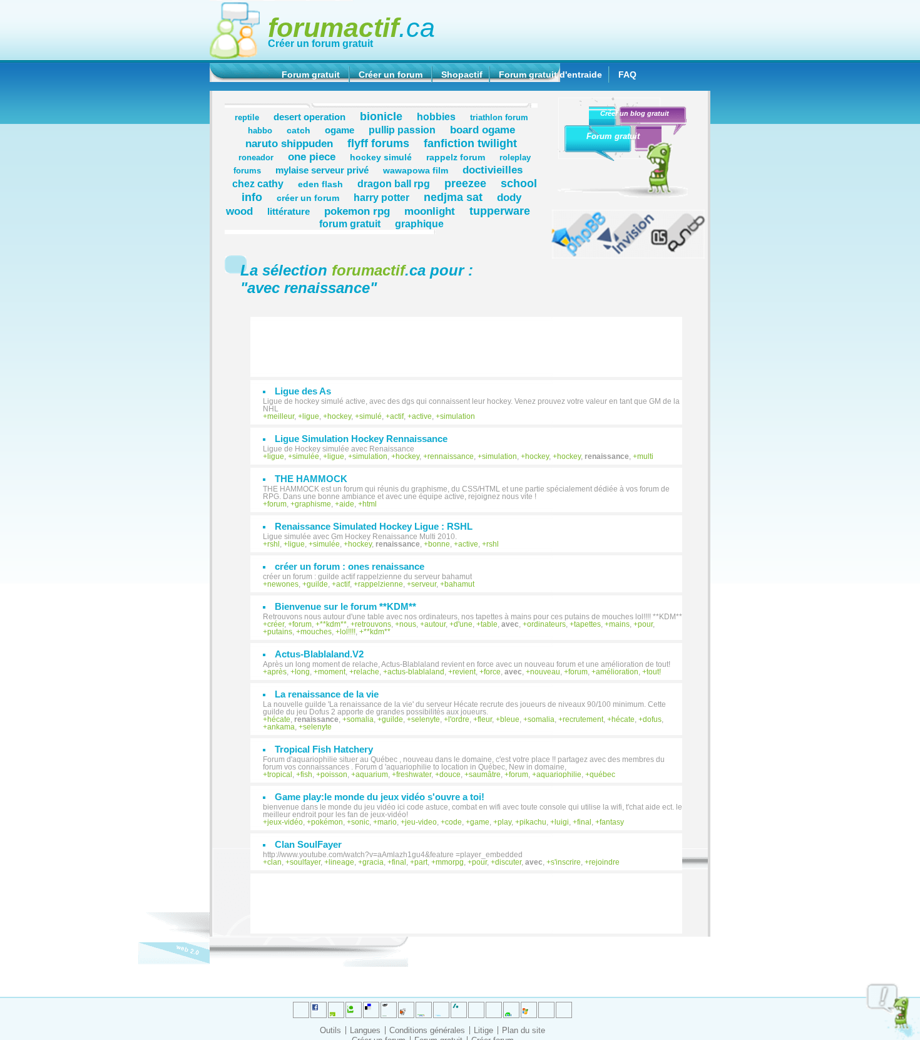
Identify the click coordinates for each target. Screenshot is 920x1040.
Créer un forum (390, 75)
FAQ (627, 75)
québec (602, 774)
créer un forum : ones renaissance (349, 566)
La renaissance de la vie (327, 694)
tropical (279, 774)
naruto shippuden (289, 143)
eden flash (320, 184)
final (584, 822)
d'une (463, 624)
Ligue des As (303, 391)
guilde (317, 584)
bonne (439, 544)
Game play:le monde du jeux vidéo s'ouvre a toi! (379, 796)
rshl (273, 544)
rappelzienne (380, 584)
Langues (365, 1030)
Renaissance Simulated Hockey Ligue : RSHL (374, 526)
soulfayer (305, 862)
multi (645, 456)
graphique (419, 223)
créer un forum (308, 198)
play (504, 822)
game (479, 822)
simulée (305, 456)
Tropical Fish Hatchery (324, 749)
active (422, 416)
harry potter (381, 197)
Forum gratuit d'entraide (550, 75)
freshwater (413, 774)
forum (277, 504)
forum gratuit (350, 223)
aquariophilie (558, 774)
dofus (652, 719)
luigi (562, 822)
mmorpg (450, 862)
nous (407, 624)
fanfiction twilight (470, 143)
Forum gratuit (311, 75)
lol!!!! (347, 632)
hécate (278, 719)
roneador (255, 157)
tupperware (499, 210)
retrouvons (373, 624)
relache (366, 672)
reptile (247, 117)
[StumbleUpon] (494, 1010)
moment (331, 672)
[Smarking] (564, 1010)
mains (619, 624)
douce (450, 774)
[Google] (389, 1010)
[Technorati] (476, 1010)
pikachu (532, 822)
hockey (339, 416)
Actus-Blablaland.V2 (319, 654)
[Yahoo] (546, 1010)
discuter (508, 862)
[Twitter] (301, 1010)
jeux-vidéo (285, 822)
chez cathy (258, 183)
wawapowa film (415, 170)
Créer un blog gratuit (634, 113)
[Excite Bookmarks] (318, 1010)
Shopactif (462, 75)
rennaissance (450, 456)
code (453, 822)
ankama (281, 727)
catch (298, 130)
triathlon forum (499, 117)
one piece (311, 156)
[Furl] (529, 1010)
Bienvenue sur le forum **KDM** (345, 606)
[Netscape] (459, 1010)
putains (279, 632)
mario (387, 822)
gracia (373, 862)
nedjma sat (453, 196)
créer (275, 624)
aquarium (371, 774)
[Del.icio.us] (371, 1010)
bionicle (381, 116)
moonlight (429, 211)
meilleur (280, 416)
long (302, 672)
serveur (423, 584)
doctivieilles (493, 169)
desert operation (309, 116)
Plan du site (523, 1030)
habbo (260, 130)
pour (645, 624)
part (420, 862)
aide (346, 504)
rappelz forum (455, 157)
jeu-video (421, 822)
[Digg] (336, 1010)
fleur (485, 719)
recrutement (583, 719)
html (369, 504)
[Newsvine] (511, 1010)
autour (435, 624)
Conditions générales (427, 1030)
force (492, 672)
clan (274, 862)
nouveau (545, 672)
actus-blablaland (415, 672)
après (277, 672)
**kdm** (333, 624)
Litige (483, 1030)
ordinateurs (546, 624)
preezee (465, 183)
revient (464, 672)
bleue (509, 719)
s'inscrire (566, 862)
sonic (360, 822)
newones (283, 584)
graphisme (313, 504)
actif (397, 416)
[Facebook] (424, 1010)
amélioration (617, 672)
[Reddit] (353, 1010)
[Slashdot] (441, 1010)
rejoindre (604, 862)
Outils (330, 1030)
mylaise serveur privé (322, 170)
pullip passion (402, 129)
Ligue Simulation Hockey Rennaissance (361, 438)
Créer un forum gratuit (320, 43)
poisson (333, 774)
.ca (351, 28)
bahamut (459, 584)
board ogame (482, 129)
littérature (288, 211)
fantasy (612, 822)
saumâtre (485, 774)
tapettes (587, 624)
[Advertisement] (472, 340)
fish (306, 774)
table (489, 624)
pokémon (327, 822)
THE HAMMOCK (311, 478)
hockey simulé (381, 157)
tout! (654, 672)
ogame (339, 130)
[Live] (406, 1010)
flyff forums (378, 143)
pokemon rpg (357, 211)
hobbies (436, 116)
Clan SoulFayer (308, 844)
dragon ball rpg (393, 183)
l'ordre (458, 719)
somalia (360, 719)
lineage (341, 862)
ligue (310, 416)
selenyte (425, 719)
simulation (457, 416)
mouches (316, 632)
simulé (370, 416)
